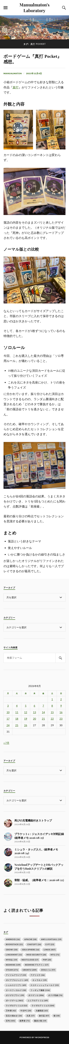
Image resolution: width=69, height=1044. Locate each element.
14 (43, 712)
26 (25, 725)
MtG (55, 955)
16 (60, 712)
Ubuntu (30, 970)
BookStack (14, 944)
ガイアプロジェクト (17, 980)
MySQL (11, 960)
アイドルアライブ (16, 975)
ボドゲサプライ (15, 995)
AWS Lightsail (51, 939)
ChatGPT (34, 944)
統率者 (25, 1021)
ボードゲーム (14, 1000)
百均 (10, 1021)
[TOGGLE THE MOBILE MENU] (6, 7)
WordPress (42, 1037)
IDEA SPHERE (30, 949)
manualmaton (13, 73)
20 (34, 718)
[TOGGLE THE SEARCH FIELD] (63, 7)
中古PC (25, 1010)
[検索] (60, 658)
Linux (50, 949)
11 (16, 712)
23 (60, 718)
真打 (16, 87)
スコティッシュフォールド (44, 985)
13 (34, 712)
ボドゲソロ (36, 995)
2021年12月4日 (34, 73)
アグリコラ (37, 975)
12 (25, 712)
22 (52, 718)
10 (8, 712)
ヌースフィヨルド (16, 990)
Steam (12, 970)
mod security (36, 955)
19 (25, 718)
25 (16, 725)
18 (16, 718)
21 (43, 718)
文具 (30, 1016)
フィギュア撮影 (40, 990)
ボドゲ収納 (55, 995)
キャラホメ (39, 980)
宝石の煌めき (14, 1016)
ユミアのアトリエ (38, 1000)
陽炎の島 (40, 1021)
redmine (13, 965)
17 (8, 718)
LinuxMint (14, 955)
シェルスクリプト (16, 985)
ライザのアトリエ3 (43, 1005)
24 (8, 725)
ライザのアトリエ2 (16, 1005)
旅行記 (44, 1016)
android (13, 939)
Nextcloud (30, 960)
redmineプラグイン (37, 965)
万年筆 (11, 1010)
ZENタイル (48, 970)
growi (12, 949)
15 (52, 712)
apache (30, 939)
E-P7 (50, 944)
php (47, 960)
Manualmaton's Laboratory (34, 7)
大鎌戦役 (42, 1010)
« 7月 (6, 742)
